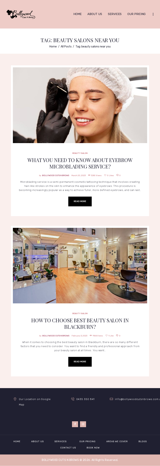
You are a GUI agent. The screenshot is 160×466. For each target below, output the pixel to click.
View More (80, 95)
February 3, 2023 (79, 336)
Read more (80, 201)
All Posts (66, 46)
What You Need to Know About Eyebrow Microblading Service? (80, 163)
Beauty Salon (80, 115)
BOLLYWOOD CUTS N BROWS (55, 175)
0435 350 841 (85, 399)
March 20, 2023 (78, 175)
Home (53, 46)
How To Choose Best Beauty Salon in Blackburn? (80, 323)
